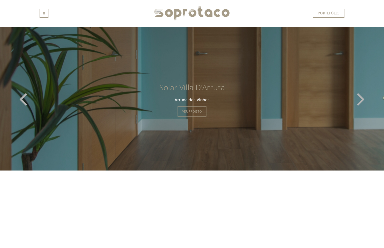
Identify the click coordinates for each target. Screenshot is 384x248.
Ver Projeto (192, 111)
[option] (192, 99)
